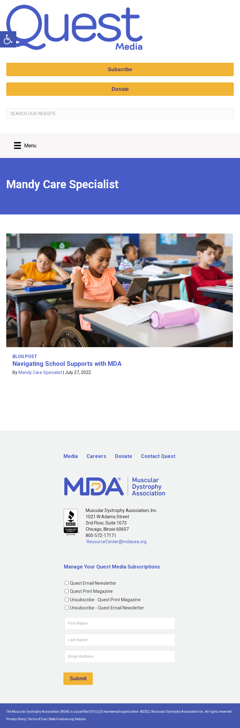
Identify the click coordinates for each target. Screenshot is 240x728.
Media (70, 456)
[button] (8, 39)
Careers (96, 456)
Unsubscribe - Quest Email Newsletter (107, 607)
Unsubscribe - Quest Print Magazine (105, 599)
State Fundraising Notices (67, 719)
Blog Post (24, 356)
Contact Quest (158, 456)
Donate (123, 456)
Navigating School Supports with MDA (67, 363)
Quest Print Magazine (91, 591)
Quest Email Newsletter (93, 583)
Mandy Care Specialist (40, 372)
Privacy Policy (16, 719)
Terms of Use (37, 719)
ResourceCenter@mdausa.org (117, 541)
